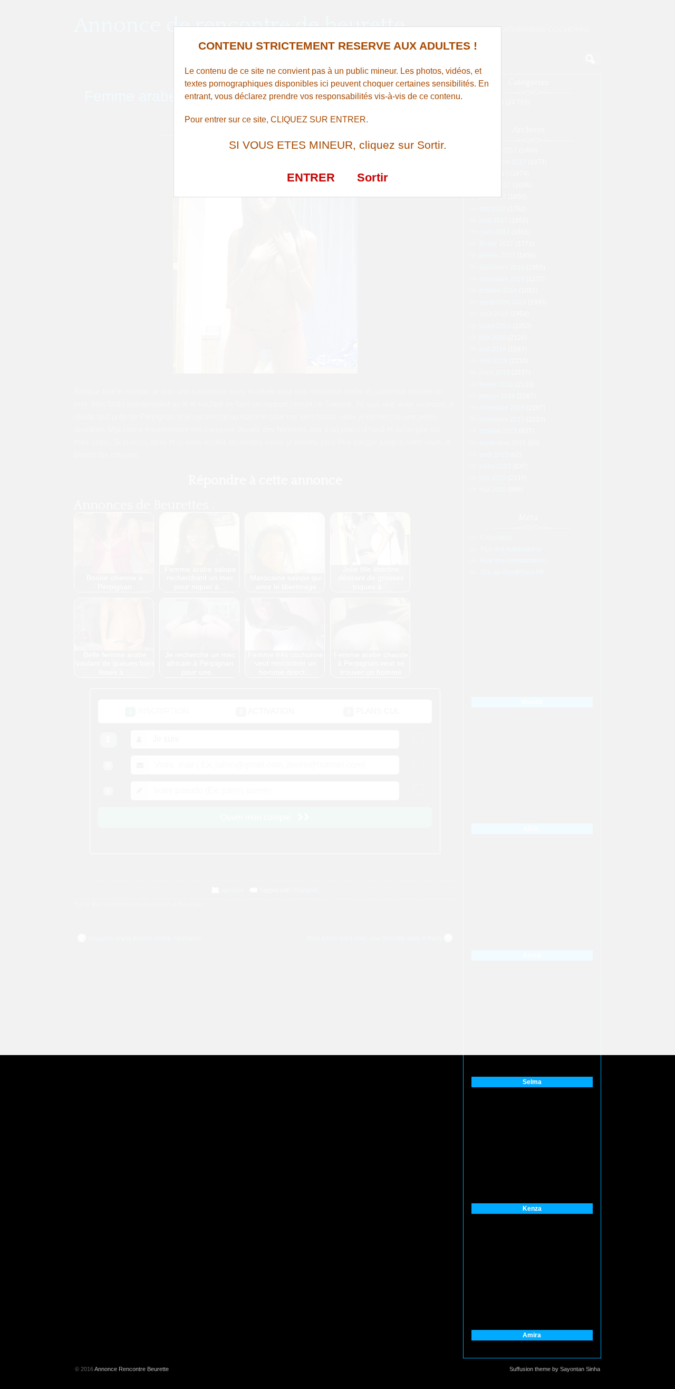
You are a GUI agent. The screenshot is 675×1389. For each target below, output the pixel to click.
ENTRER (311, 177)
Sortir (372, 177)
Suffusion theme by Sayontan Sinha (554, 1369)
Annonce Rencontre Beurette (131, 1369)
